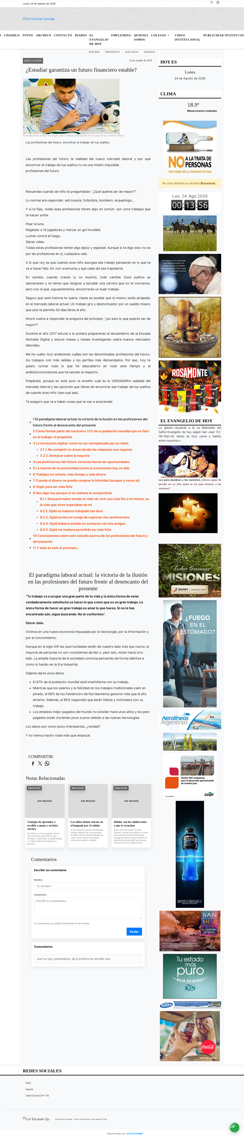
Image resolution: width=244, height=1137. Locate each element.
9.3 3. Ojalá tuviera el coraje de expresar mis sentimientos (85, 517)
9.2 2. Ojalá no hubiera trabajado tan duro (71, 511)
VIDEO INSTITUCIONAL (188, 37)
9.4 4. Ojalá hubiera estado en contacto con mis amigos (82, 523)
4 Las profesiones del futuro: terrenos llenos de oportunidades (81, 462)
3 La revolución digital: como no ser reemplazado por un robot (80, 443)
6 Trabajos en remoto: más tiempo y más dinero (69, 474)
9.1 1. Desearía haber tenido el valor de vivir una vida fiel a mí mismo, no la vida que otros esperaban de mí (94, 502)
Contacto (63, 35)
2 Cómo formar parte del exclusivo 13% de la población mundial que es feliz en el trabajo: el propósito (91, 434)
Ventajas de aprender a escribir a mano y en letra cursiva (42, 825)
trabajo (149, 52)
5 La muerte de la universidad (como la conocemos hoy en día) (81, 468)
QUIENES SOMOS (141, 37)
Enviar (134, 931)
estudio (94, 52)
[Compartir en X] (40, 764)
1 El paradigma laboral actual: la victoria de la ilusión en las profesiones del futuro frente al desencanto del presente (90, 422)
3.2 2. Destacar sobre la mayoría (64, 455)
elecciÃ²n (131, 52)
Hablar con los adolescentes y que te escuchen (130, 823)
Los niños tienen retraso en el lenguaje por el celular (87, 823)
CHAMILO (12, 35)
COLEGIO (159, 35)
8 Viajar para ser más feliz (53, 487)
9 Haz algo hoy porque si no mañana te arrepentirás (72, 493)
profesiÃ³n (112, 52)
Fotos (28, 35)
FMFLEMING (121, 35)
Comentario (40, 894)
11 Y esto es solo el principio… (56, 548)
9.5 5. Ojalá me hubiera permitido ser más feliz (75, 529)
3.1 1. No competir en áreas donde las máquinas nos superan (86, 449)
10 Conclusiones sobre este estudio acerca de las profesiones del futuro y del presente (90, 538)
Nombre (38, 879)
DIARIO (81, 35)
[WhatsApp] (219, 4)
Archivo (43, 35)
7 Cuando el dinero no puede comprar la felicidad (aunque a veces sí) (86, 480)
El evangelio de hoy (98, 39)
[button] (213, 4)
